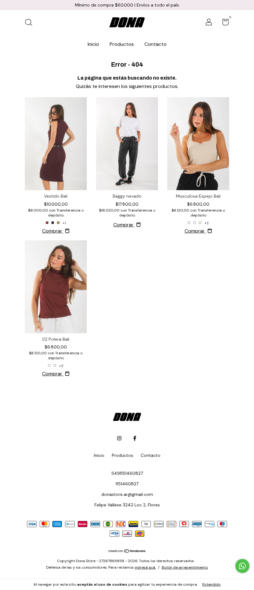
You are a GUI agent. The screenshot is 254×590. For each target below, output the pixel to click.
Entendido (211, 584)
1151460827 (127, 484)
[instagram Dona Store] (119, 438)
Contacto (155, 44)
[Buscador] (31, 23)
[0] (223, 23)
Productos (122, 44)
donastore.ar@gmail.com (127, 494)
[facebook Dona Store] (134, 438)
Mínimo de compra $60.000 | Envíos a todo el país (127, 5)
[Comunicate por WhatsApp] (242, 566)
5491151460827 (127, 473)
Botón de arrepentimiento (185, 567)
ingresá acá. (145, 567)
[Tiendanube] (127, 551)
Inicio (93, 44)
